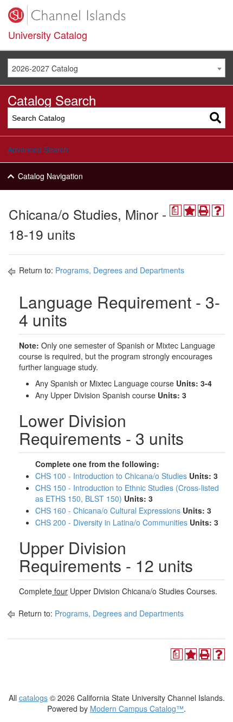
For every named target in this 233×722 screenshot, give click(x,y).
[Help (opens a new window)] (218, 210)
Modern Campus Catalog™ (137, 708)
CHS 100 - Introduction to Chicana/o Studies (111, 475)
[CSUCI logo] (116, 15)
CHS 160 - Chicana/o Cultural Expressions (107, 510)
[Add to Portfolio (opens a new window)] (190, 210)
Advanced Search (38, 149)
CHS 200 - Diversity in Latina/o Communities (111, 522)
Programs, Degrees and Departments (119, 270)
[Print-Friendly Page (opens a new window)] (204, 210)
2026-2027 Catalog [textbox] (45, 68)
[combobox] (116, 67)
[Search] (215, 117)
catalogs (33, 697)
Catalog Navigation (50, 175)
